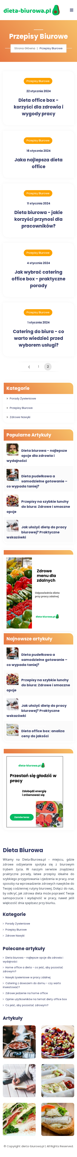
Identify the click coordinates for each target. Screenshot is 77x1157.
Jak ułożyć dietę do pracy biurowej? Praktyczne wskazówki (37, 532)
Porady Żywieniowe (23, 398)
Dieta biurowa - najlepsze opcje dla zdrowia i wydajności (37, 455)
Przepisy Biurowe (38, 81)
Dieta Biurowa (23, 850)
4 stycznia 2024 (38, 263)
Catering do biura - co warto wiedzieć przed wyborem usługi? (38, 338)
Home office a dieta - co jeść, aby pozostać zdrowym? (33, 969)
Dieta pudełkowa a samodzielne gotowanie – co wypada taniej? (37, 481)
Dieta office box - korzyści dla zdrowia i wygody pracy (38, 107)
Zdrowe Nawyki (20, 417)
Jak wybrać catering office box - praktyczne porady (38, 279)
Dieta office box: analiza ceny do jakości (42, 733)
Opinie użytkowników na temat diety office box (36, 999)
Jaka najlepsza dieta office (38, 163)
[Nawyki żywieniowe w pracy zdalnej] (35, 593)
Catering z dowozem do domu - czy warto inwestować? (32, 985)
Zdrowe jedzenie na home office (26, 993)
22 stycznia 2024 (38, 91)
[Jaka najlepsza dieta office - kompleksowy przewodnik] (35, 792)
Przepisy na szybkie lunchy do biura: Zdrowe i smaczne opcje (38, 506)
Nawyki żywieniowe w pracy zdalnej (27, 977)
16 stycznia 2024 (39, 151)
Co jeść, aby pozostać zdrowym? (26, 1005)
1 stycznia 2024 (38, 322)
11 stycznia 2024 (38, 203)
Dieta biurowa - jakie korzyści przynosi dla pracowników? (38, 219)
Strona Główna (24, 48)
